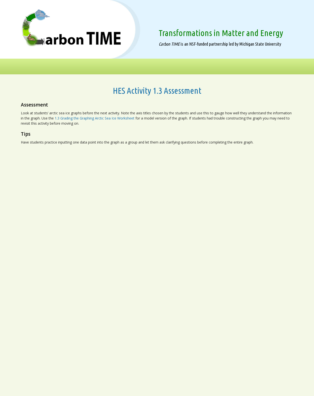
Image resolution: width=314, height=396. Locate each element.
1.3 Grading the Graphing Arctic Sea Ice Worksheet (94, 118)
